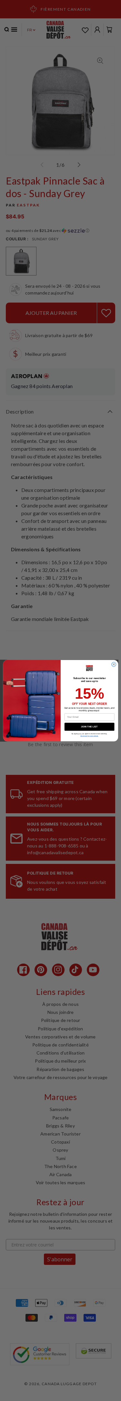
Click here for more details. (89, 736)
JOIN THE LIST (89, 726)
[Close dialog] (113, 664)
